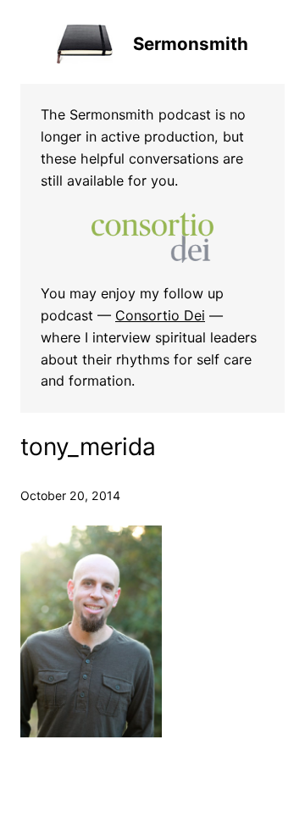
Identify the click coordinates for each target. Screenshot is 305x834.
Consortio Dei (160, 315)
